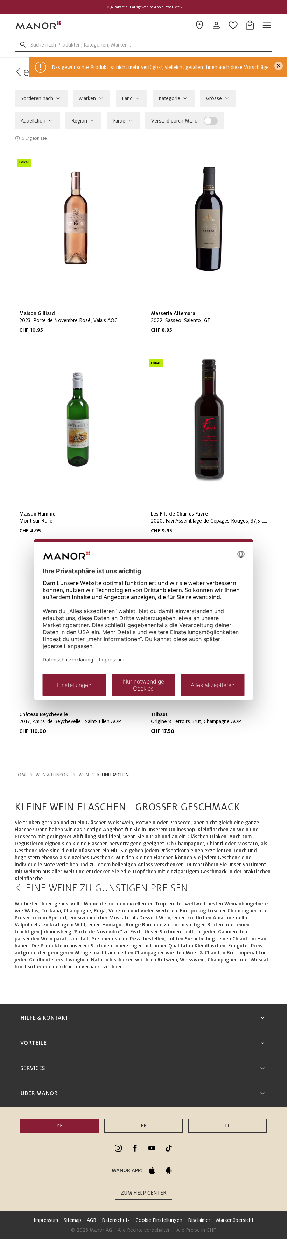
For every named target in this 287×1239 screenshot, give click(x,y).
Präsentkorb (174, 850)
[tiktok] (169, 1148)
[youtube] (152, 1148)
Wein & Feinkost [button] (53, 774)
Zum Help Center (143, 1193)
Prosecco (180, 822)
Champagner (189, 843)
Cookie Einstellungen (158, 1220)
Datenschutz (116, 1220)
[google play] (169, 1170)
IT (227, 1125)
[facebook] (135, 1148)
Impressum (46, 1220)
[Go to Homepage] (38, 25)
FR (144, 1125)
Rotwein (145, 822)
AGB (91, 1220)
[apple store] (152, 1170)
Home (21, 774)
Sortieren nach (37, 98)
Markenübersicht (234, 1220)
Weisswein (120, 822)
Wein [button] (84, 774)
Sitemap (72, 1220)
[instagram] (118, 1148)
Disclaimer (199, 1220)
